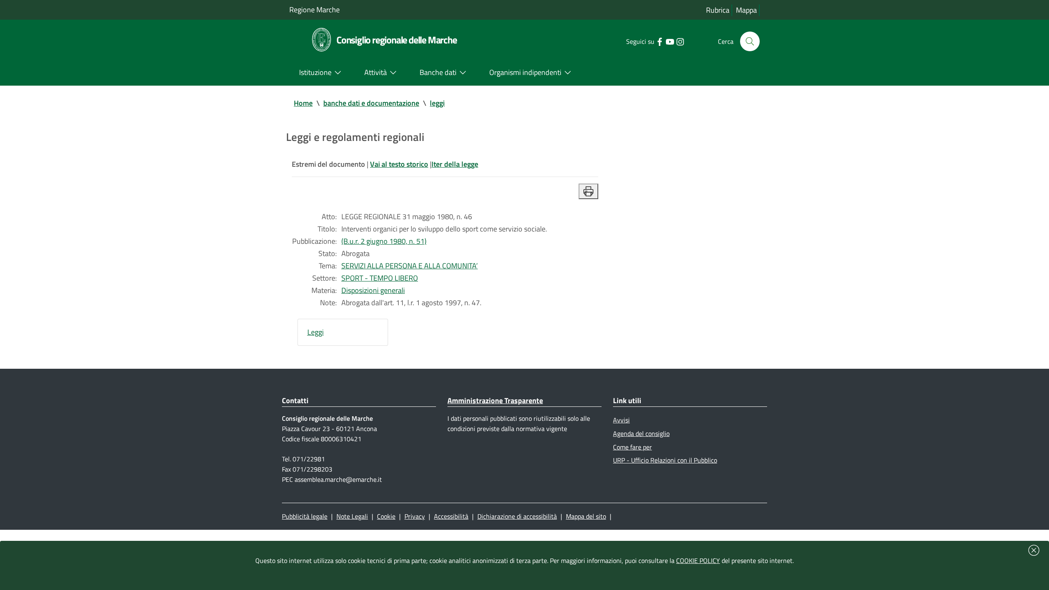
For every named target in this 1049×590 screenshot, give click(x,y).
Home (303, 103)
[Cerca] (750, 41)
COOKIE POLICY (698, 560)
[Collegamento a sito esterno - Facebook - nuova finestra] (659, 41)
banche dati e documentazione (371, 103)
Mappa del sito (586, 516)
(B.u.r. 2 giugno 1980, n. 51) (384, 241)
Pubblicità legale (304, 516)
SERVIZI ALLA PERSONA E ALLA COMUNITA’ (409, 265)
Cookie (386, 516)
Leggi (315, 332)
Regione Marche (314, 9)
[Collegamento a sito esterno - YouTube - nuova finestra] (670, 41)
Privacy (414, 516)
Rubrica (717, 10)
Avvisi (621, 420)
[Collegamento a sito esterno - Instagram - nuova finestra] (680, 41)
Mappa (746, 10)
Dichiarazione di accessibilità (517, 516)
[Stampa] (588, 191)
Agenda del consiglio (641, 433)
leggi (437, 103)
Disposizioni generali (373, 290)
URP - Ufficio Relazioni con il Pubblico (665, 460)
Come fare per (632, 447)
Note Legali (352, 516)
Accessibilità (451, 516)
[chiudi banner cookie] (1034, 550)
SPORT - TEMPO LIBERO (379, 278)
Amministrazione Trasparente (495, 400)
